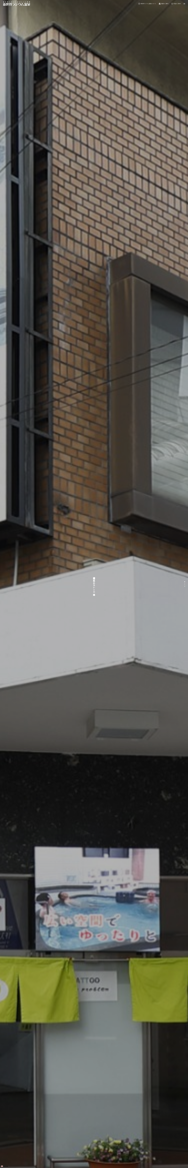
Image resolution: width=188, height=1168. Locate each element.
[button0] (184, 581)
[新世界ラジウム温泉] (16, 3)
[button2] (184, 586)
